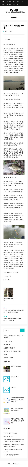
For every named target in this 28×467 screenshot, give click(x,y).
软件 (10, 4)
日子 (3, 1)
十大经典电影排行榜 (9, 455)
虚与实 (5, 354)
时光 (7, 1)
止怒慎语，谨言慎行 (9, 348)
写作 (21, 1)
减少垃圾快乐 (7, 345)
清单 (14, 1)
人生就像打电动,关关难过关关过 (12, 351)
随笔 (10, 1)
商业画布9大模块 (8, 357)
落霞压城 (6, 436)
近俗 (3, 4)
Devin (14, 9)
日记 (18, 1)
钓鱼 (9, 280)
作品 (7, 4)
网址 (14, 4)
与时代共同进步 (8, 341)
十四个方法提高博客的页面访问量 (13, 450)
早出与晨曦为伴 (8, 433)
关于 (18, 4)
